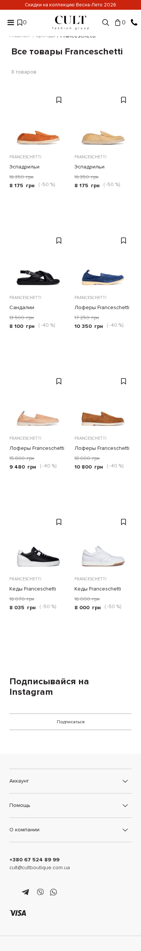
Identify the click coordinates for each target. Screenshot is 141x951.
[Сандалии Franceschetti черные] (38, 260)
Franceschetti (25, 157)
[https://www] (13, 892)
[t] (26, 892)
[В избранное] (59, 99)
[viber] (40, 892)
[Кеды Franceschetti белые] (103, 542)
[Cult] (70, 23)
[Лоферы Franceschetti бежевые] (38, 401)
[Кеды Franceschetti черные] (38, 542)
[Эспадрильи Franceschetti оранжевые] (38, 120)
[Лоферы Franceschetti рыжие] (103, 401)
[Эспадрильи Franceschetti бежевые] (103, 120)
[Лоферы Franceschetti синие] (103, 260)
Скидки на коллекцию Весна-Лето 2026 (70, 5)
